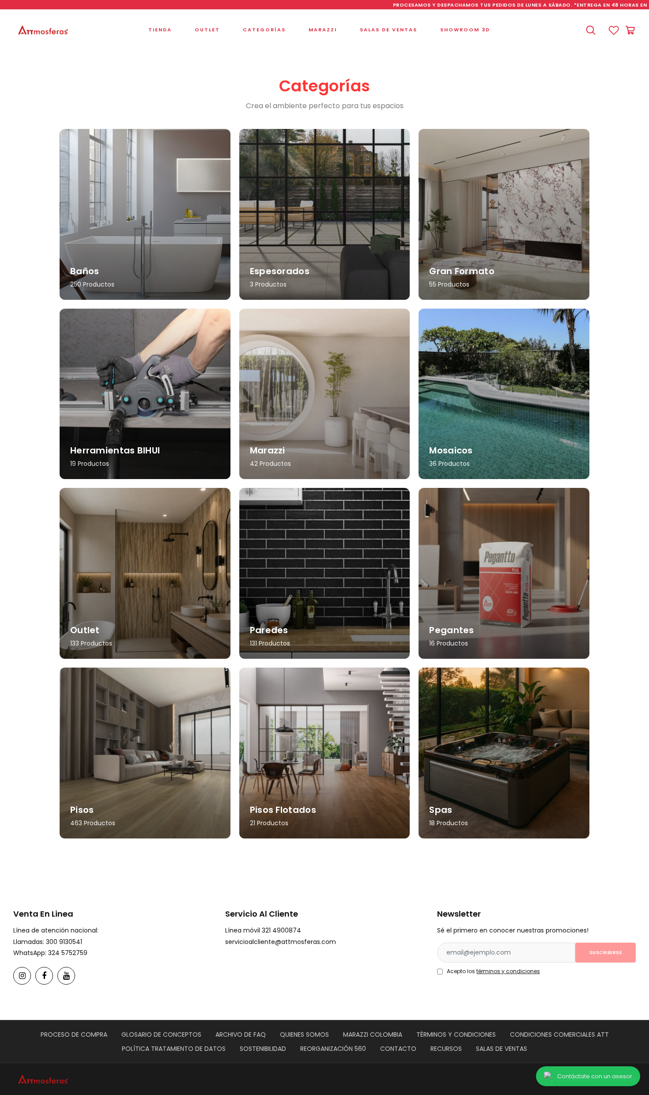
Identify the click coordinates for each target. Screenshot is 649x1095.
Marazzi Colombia (372, 1034)
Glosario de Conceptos (161, 1034)
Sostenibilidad (263, 1048)
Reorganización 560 (333, 1048)
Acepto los (493, 971)
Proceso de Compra (74, 1034)
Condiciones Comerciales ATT (559, 1034)
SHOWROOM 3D (465, 29)
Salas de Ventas (501, 1048)
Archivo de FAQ (240, 1034)
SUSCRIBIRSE (605, 952)
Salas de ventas (388, 29)
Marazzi (323, 29)
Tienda (160, 29)
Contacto (398, 1048)
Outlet (207, 29)
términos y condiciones (508, 971)
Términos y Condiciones (456, 1034)
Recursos (446, 1048)
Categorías (264, 29)
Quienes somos (304, 1034)
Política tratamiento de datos (174, 1048)
